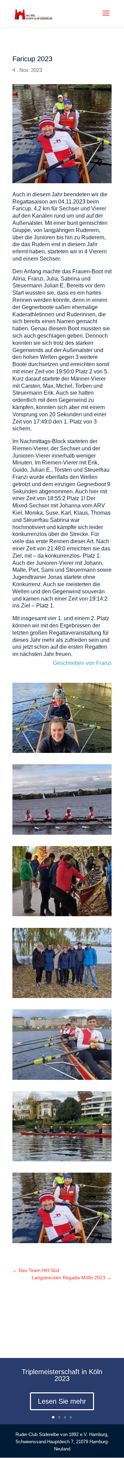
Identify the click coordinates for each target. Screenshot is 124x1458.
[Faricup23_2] (62, 1159)
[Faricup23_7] (62, 751)
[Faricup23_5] (62, 914)
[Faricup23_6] (62, 833)
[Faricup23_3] (62, 1078)
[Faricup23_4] (62, 996)
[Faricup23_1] (62, 1241)
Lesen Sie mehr (62, 1401)
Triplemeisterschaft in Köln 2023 (62, 1375)
